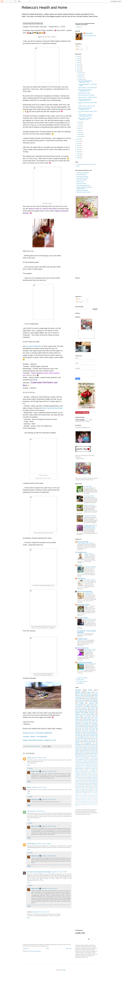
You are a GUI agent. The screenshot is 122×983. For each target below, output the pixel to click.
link (77, 801)
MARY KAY (79, 27)
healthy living (87, 726)
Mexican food (95, 762)
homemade (91, 711)
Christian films (88, 768)
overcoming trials (79, 772)
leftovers (88, 765)
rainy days (77, 780)
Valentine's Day (79, 734)
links (85, 714)
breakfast (77, 740)
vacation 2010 (91, 741)
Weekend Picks (89, 784)
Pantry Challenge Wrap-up (90, 663)
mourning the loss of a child (81, 766)
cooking (81, 703)
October (80, 77)
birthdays (94, 756)
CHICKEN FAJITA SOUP (90, 516)
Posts (78, 46)
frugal (76, 722)
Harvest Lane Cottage (82, 541)
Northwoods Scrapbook (82, 190)
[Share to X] (47, 746)
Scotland (91, 775)
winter (87, 737)
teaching (84, 774)
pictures (93, 744)
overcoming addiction (84, 802)
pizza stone (93, 802)
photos (78, 692)
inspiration (90, 763)
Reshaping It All (94, 783)
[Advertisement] (86, 248)
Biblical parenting (79, 768)
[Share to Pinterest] (50, 746)
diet (77, 763)
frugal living (89, 705)
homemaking (86, 719)
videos (93, 729)
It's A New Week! (88, 486)
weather (82, 755)
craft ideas (77, 732)
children (93, 720)
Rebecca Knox (35, 771)
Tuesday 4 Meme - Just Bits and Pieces (87, 97)
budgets (77, 714)
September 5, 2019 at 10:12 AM (49, 888)
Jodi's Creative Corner (83, 648)
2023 (78, 62)
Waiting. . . (87, 606)
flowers (93, 708)
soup (94, 738)
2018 (78, 139)
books (77, 709)
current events (93, 786)
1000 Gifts (88, 697)
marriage (85, 740)
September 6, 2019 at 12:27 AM (41, 912)
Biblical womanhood (92, 706)
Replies (30, 768)
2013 (78, 149)
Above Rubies (80, 683)
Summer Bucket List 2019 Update (86, 95)
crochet (86, 729)
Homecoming (80, 633)
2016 (78, 143)
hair (81, 799)
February (80, 134)
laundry (96, 763)
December (81, 72)
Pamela (29, 787)
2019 (78, 71)
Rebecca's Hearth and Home (44, 7)
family (89, 695)
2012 (78, 151)
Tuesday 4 (79, 565)
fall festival (77, 787)
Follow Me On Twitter (82, 180)
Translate (87, 421)
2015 (78, 145)
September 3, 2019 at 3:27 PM (49, 771)
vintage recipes (89, 790)
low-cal (94, 765)
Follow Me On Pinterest (82, 178)
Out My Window (81, 578)
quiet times (77, 804)
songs (94, 772)
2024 (78, 60)
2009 (78, 158)
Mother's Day (93, 755)
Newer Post (26, 948)
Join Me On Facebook (82, 678)
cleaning (93, 752)
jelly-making (84, 771)
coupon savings (94, 757)
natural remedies (92, 766)
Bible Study (95, 728)
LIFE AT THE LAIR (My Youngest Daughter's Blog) (84, 188)
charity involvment (82, 796)
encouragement (87, 743)
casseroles (92, 795)
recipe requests (88, 772)
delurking (77, 798)
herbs (90, 750)
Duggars (77, 775)
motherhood (92, 771)
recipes (78, 690)
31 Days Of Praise (86, 722)
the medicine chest (92, 804)
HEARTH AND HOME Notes (90, 760)
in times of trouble (79, 762)
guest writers (85, 787)
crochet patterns (80, 778)
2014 (78, 147)
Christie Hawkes (31, 843)
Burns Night (88, 781)
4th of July (95, 737)
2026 (78, 56)
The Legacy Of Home (82, 681)
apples (86, 769)
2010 (78, 155)
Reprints (77, 743)
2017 (78, 141)
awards (96, 784)
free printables (80, 759)
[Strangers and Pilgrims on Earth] (86, 408)
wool (76, 805)
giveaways (81, 701)
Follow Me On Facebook (82, 176)
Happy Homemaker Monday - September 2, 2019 (85, 119)
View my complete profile (90, 35)
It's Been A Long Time (89, 505)
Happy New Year (87, 749)
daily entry (87, 717)
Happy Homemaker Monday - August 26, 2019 (39, 740)
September (81, 79)
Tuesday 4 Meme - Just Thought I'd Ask (87, 87)
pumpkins (77, 749)
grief (76, 753)
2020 (78, 69)
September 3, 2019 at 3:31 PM (49, 826)
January (80, 136)
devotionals (88, 778)
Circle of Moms (93, 792)
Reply (28, 765)
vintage (82, 790)
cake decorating (86, 777)
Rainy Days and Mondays (90, 566)
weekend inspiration (93, 780)
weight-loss (79, 760)
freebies (77, 771)
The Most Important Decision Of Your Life (86, 164)
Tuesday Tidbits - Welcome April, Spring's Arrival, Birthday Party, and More (90, 527)
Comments (80, 49)
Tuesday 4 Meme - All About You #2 (86, 106)
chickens (77, 757)
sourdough (77, 774)
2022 (78, 64)
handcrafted (81, 737)
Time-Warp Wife (80, 784)
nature (84, 735)
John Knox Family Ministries (83, 185)
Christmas (85, 709)
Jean (28, 811)
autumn (93, 709)
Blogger (64, 970)
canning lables (85, 795)
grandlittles (86, 723)
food (90, 690)
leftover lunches (80, 765)
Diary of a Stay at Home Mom (84, 591)
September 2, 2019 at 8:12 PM (37, 811)
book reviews (85, 720)
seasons (87, 698)
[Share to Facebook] (48, 746)
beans (89, 756)
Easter (79, 729)
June (79, 126)
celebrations (92, 731)
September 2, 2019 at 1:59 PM (39, 757)
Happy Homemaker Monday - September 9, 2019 (85, 108)
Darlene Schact (92, 774)
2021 (78, 67)
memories (84, 747)
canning (87, 752)
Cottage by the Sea (82, 552)
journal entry (82, 753)
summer (92, 714)
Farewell (79, 640)
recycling (84, 789)
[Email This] (43, 746)
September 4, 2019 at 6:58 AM (43, 843)
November (81, 75)
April (79, 130)
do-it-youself (78, 726)
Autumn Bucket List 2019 (84, 93)
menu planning (79, 711)
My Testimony (85, 728)
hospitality (96, 799)
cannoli (78, 786)
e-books (93, 740)
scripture (91, 703)
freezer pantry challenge (89, 732)
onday (26, 213)
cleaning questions (92, 796)
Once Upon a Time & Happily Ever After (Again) (39, 872)
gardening (84, 750)
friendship (86, 744)
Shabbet (84, 793)
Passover (77, 793)
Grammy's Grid (80, 181)
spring (84, 700)
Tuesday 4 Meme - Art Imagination (35, 736)
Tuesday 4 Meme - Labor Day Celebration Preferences (85, 115)
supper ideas (78, 741)
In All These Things (81, 183)
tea (85, 741)
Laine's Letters (80, 679)
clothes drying (85, 786)
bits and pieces (82, 708)
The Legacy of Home (82, 617)
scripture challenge (93, 759)
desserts (88, 746)
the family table (79, 746)
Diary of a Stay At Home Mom (46, 209)
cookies (77, 750)
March (79, 132)
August (80, 122)
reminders (90, 789)
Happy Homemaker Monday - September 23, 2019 (85, 90)
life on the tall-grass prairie (84, 738)
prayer (86, 759)
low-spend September (34, 346)
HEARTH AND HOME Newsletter (85, 712)
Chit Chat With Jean (81, 174)
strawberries (84, 804)
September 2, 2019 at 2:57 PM (38, 787)
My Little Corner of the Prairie (84, 662)
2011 (78, 153)
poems (93, 747)
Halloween (87, 762)
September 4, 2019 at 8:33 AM (49, 856)
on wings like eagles (82, 638)
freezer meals (83, 763)
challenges (93, 769)
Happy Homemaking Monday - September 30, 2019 (85, 81)
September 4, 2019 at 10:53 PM (59, 872)
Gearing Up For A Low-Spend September (37, 733)
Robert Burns (84, 775)
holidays (89, 692)
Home (47, 948)
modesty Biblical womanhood (86, 801)
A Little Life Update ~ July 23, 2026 (84, 543)
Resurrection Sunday (80, 731)
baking (91, 700)
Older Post (68, 948)
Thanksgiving (79, 705)
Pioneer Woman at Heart (83, 604)
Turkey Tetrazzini (37, 373)
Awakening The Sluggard (83, 172)
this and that (81, 695)
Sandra (30, 209)
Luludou (29, 757)
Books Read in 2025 (89, 496)
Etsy (87, 755)
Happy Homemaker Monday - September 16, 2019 (85, 100)
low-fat (91, 787)
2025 (78, 58)
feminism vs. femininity (86, 798)
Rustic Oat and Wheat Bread (52, 408)
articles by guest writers (80, 756)
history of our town (88, 799)
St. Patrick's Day (93, 735)
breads (94, 749)
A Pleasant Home (88, 619)
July (79, 124)
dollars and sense (92, 694)
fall (97, 700)
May (79, 128)
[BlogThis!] (45, 746)
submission (84, 780)
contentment (95, 777)
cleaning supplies (85, 757)
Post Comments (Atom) (35, 951)
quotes (94, 778)
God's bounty (86, 783)
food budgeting (93, 701)
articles (93, 725)
